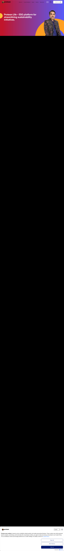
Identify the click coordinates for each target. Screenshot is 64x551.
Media (33, 2)
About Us (20, 2)
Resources (42, 2)
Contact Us (57, 2)
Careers (37, 2)
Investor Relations (27, 2)
